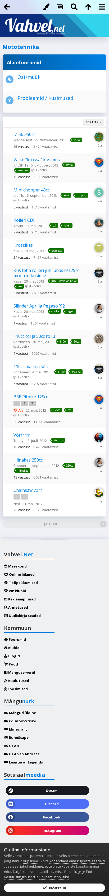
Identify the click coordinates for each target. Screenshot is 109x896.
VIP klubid (17, 590)
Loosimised (17, 688)
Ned (17, 503)
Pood (13, 664)
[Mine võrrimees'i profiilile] (98, 338)
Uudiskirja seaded (24, 615)
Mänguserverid (21, 672)
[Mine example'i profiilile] (98, 273)
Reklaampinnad (21, 599)
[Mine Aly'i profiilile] (98, 162)
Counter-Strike (22, 721)
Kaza (17, 250)
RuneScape (18, 737)
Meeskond (17, 566)
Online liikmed (21, 574)
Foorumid (17, 639)
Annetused (17, 607)
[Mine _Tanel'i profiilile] (98, 247)
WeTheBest (23, 140)
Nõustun (56, 887)
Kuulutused (18, 680)
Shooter (20, 465)
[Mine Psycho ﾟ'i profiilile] (98, 437)
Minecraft (17, 729)
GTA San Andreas (23, 754)
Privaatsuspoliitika (54, 876)
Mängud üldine (22, 712)
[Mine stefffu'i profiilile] (98, 192)
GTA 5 (13, 745)
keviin (18, 225)
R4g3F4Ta (21, 165)
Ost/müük (28, 77)
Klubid (13, 647)
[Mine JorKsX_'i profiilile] (98, 308)
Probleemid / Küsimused (45, 98)
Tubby (18, 440)
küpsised (31, 861)
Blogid (13, 656)
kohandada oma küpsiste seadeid (77, 861)
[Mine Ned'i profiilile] (98, 492)
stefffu (19, 195)
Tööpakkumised (23, 582)
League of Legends (25, 762)
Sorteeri (93, 122)
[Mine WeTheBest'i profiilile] (98, 137)
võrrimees (22, 341)
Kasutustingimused (19, 876)
